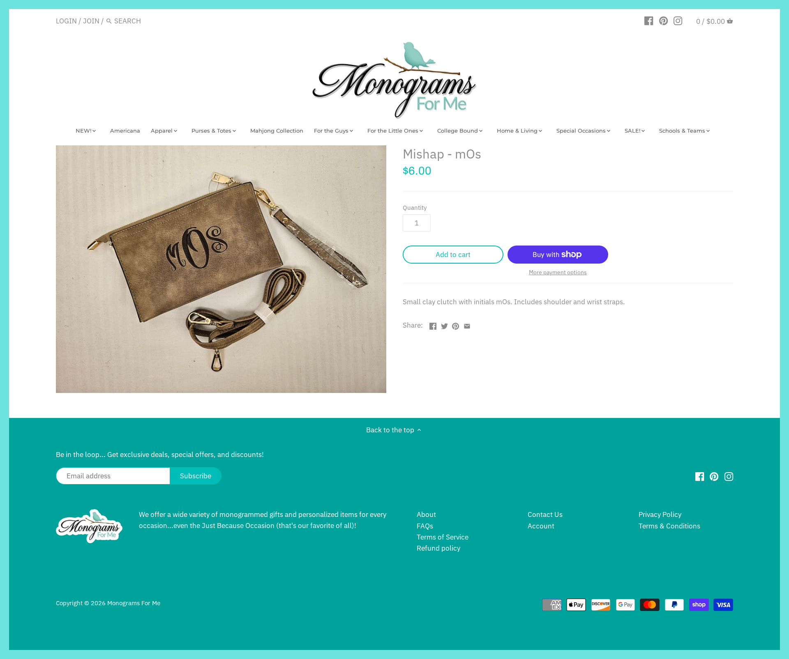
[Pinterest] (663, 20)
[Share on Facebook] (432, 324)
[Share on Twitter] (444, 324)
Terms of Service (442, 537)
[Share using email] (467, 324)
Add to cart (453, 254)
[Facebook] (648, 20)
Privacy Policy (660, 514)
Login (66, 20)
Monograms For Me (133, 603)
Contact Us (545, 514)
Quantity (415, 207)
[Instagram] (678, 20)
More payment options (558, 272)
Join (91, 20)
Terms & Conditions (669, 525)
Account (541, 525)
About (426, 514)
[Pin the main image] (455, 324)
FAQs (425, 525)
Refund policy (438, 548)
